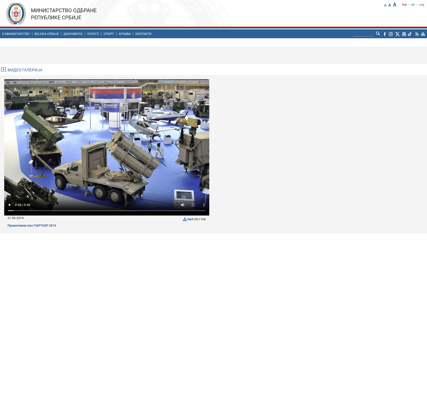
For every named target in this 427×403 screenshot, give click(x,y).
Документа (73, 33)
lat (413, 4)
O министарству (16, 33)
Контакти (143, 33)
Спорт (109, 33)
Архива (125, 33)
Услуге (93, 33)
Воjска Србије (46, 33)
